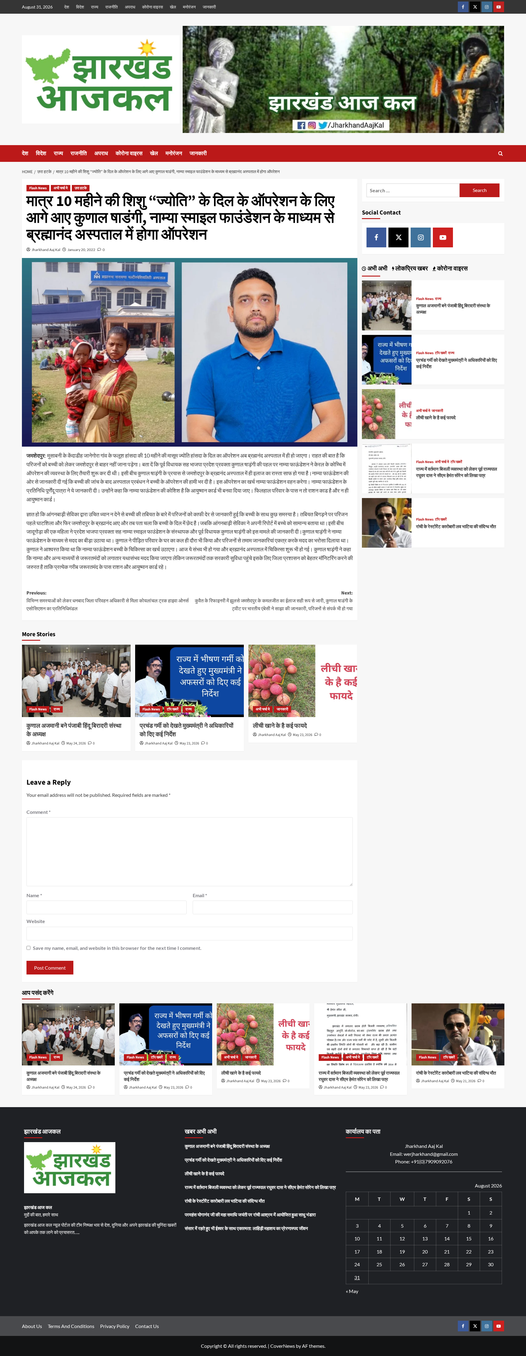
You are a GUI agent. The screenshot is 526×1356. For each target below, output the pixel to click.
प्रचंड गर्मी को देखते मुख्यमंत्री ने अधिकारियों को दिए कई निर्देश (233, 1160)
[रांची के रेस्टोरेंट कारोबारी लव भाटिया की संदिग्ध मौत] (387, 522)
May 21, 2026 (465, 1081)
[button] (500, 153)
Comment (38, 812)
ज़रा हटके (81, 188)
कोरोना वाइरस (152, 6)
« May (352, 1291)
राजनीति (111, 6)
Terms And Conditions (71, 1326)
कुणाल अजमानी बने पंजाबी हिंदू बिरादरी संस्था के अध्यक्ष (227, 1146)
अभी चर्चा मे (61, 188)
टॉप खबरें (172, 709)
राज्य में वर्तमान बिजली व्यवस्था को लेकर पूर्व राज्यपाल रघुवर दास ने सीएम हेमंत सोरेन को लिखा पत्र (456, 472)
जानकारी (209, 6)
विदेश (80, 6)
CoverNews (282, 1346)
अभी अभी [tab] (376, 269)
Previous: (107, 601)
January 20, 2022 (81, 249)
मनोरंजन (189, 6)
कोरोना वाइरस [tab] (452, 269)
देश (66, 6)
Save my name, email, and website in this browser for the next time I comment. (117, 948)
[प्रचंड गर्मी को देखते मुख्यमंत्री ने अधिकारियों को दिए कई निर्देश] (189, 681)
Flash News (38, 188)
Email (200, 895)
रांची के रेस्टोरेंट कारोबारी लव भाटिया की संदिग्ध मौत (456, 527)
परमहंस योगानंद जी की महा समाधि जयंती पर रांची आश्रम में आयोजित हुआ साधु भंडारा (250, 1214)
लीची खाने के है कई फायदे (280, 726)
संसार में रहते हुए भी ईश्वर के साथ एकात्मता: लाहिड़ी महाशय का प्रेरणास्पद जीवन (246, 1228)
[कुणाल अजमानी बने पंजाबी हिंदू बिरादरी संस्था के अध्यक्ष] (76, 681)
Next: (274, 601)
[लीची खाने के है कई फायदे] (302, 681)
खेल (173, 6)
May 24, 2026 (76, 743)
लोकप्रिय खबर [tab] (411, 269)
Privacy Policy (114, 1326)
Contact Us (147, 1326)
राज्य (94, 6)
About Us (32, 1326)
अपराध (130, 6)
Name (34, 895)
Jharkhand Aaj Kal (46, 249)
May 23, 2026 (189, 743)
